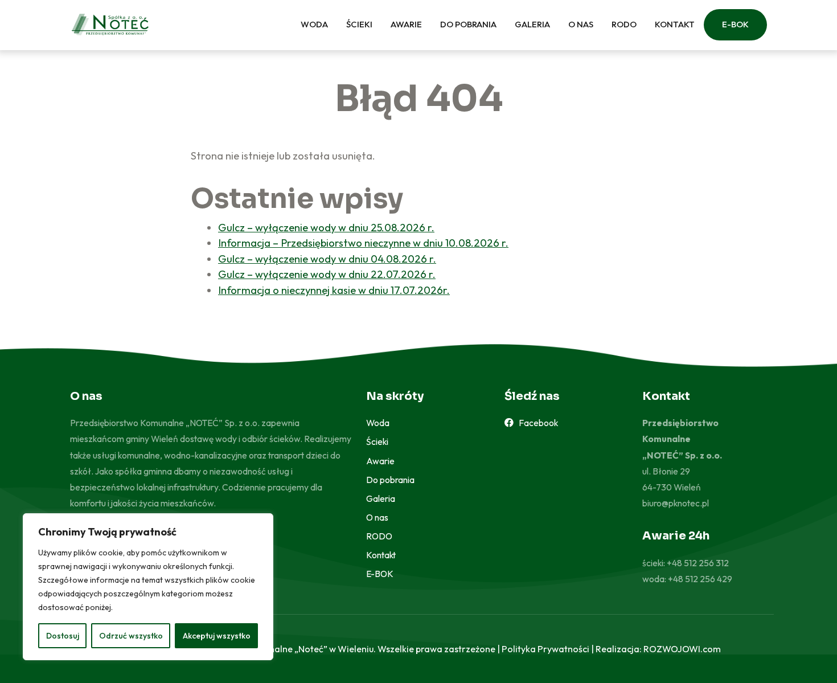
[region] (148, 586)
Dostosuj (62, 636)
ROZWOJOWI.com (682, 649)
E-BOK (735, 24)
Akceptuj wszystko (217, 636)
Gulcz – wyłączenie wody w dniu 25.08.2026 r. (326, 227)
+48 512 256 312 (698, 563)
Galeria (532, 24)
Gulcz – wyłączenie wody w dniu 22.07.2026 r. (327, 274)
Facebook (536, 422)
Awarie (406, 24)
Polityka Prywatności (545, 649)
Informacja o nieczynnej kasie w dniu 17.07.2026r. (334, 290)
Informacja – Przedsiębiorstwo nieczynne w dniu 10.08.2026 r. (363, 243)
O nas (580, 24)
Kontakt (675, 24)
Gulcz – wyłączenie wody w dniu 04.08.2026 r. (327, 258)
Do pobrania (468, 24)
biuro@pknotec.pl (675, 503)
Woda (314, 24)
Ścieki (359, 24)
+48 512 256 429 (700, 578)
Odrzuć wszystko (131, 636)
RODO (624, 24)
